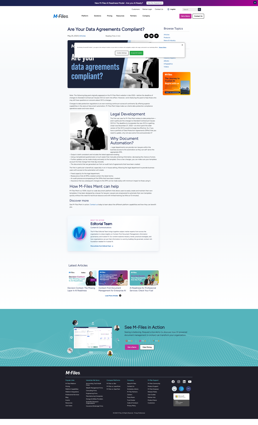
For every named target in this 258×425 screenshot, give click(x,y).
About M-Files (131, 383)
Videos (166, 67)
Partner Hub (151, 397)
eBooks (166, 61)
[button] (173, 381)
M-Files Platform (71, 383)
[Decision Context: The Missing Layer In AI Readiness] (82, 278)
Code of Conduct (132, 403)
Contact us (94, 204)
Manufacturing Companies (94, 396)
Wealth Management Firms (94, 388)
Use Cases (69, 406)
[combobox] (171, 9)
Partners (133, 16)
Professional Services (72, 395)
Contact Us (159, 9)
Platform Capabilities (72, 389)
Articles (82, 36)
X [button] (255, 3)
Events (68, 400)
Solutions (97, 16)
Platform (85, 16)
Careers (129, 395)
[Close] (182, 45)
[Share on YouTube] (151, 36)
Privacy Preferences (139, 413)
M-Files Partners (132, 392)
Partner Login (147, 9)
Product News (152, 400)
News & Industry (169, 40)
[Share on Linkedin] (156, 36)
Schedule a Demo (132, 389)
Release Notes (152, 392)
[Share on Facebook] (146, 36)
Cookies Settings (122, 53)
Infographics (168, 64)
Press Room (131, 397)
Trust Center (131, 400)
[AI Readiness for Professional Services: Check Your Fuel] (144, 278)
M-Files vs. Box (111, 383)
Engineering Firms (91, 393)
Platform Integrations (72, 392)
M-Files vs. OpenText (113, 389)
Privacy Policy (131, 406)
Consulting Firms (91, 390)
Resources (120, 16)
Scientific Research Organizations (92, 402)
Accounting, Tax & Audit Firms (93, 384)
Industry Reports (169, 58)
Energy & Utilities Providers (94, 399)
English (172, 9)
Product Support (153, 386)
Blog (67, 397)
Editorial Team (101, 224)
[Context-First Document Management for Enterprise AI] (113, 278)
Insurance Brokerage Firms (94, 406)
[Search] (199, 9)
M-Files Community (154, 383)
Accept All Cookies (136, 53)
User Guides (152, 395)
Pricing (109, 16)
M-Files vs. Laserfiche (113, 386)
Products (167, 37)
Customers (136, 9)
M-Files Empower (153, 389)
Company (146, 16)
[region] (129, 50)
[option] (171, 9)
